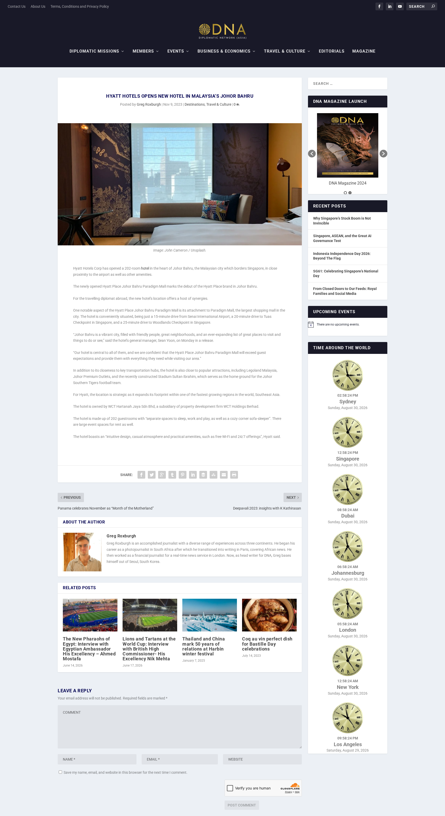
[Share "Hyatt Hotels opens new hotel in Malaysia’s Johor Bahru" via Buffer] (203, 475)
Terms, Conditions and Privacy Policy (79, 6)
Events (175, 51)
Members (143, 51)
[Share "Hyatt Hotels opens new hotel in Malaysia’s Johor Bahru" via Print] (234, 475)
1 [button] (345, 192)
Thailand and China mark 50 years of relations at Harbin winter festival (203, 646)
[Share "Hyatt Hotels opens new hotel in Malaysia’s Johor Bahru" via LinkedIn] (193, 475)
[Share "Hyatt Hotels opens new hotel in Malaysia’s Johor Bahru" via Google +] (162, 475)
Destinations (195, 104)
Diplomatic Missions (94, 51)
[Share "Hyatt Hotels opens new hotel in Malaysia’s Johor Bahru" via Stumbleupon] (213, 475)
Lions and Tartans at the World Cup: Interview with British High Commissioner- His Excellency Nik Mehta (149, 648)
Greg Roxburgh (149, 104)
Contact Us (16, 6)
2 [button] (350, 192)
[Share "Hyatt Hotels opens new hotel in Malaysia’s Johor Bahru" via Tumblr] (172, 475)
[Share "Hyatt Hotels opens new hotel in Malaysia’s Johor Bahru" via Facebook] (141, 475)
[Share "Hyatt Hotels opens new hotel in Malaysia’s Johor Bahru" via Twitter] (152, 475)
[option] (347, 151)
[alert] (347, 324)
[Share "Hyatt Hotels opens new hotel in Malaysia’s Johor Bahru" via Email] (224, 475)
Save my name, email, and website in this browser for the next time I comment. (125, 772)
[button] (312, 153)
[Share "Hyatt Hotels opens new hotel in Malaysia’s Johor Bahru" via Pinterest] (182, 475)
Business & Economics (224, 51)
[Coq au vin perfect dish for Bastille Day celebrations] (269, 615)
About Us (38, 6)
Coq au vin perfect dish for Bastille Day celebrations (267, 643)
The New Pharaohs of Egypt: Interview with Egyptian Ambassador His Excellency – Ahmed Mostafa (89, 648)
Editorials (332, 51)
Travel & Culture (284, 51)
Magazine (363, 51)
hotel (145, 268)
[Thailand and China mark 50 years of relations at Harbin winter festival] (209, 615)
